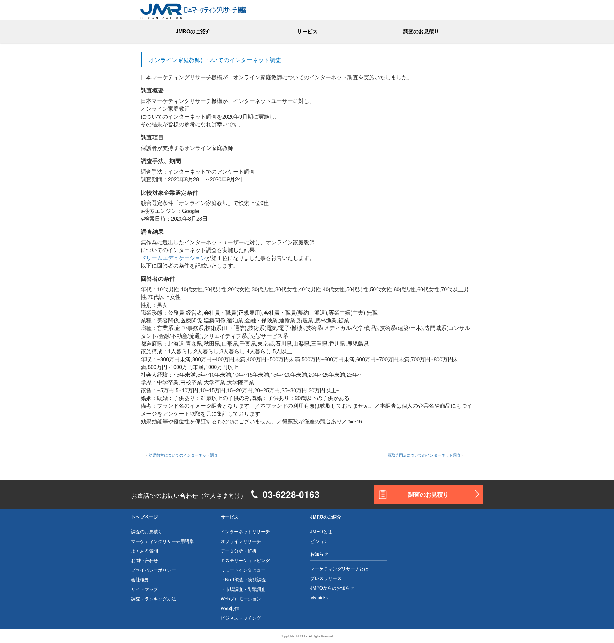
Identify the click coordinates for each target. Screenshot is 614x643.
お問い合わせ (144, 560)
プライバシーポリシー (153, 570)
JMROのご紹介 (325, 517)
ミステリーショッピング (245, 560)
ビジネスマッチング (241, 618)
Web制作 (230, 608)
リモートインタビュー (243, 570)
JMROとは (321, 531)
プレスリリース (326, 578)
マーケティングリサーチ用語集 (162, 541)
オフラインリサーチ (241, 541)
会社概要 (140, 579)
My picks (319, 597)
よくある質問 (144, 550)
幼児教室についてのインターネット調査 (183, 455)
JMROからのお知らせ (332, 587)
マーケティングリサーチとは (339, 568)
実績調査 (257, 579)
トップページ (144, 517)
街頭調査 (256, 589)
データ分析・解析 (238, 550)
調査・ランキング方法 (153, 598)
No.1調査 (234, 579)
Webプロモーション (241, 598)
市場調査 (234, 589)
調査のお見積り (421, 31)
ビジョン (319, 541)
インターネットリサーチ (245, 531)
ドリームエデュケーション (173, 258)
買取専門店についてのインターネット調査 (424, 455)
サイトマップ (144, 589)
